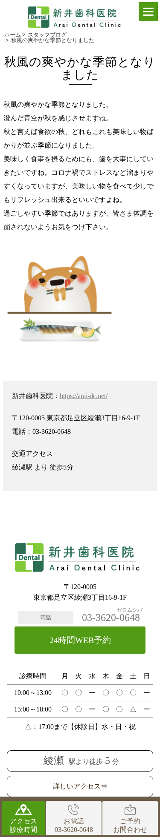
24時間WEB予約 (80, 640)
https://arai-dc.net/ (84, 395)
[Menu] (148, 11)
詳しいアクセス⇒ (80, 786)
